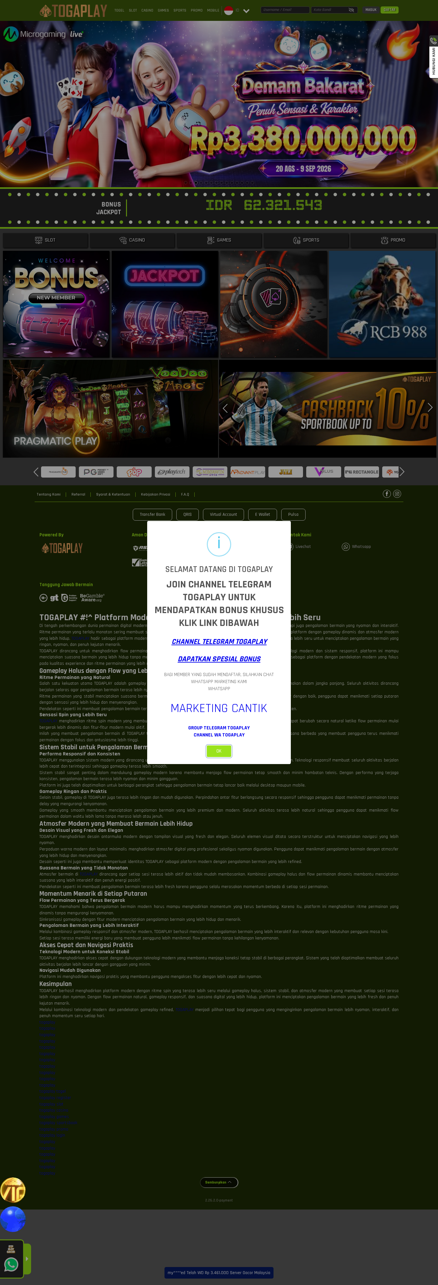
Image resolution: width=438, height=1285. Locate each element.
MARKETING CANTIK (219, 708)
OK (219, 751)
